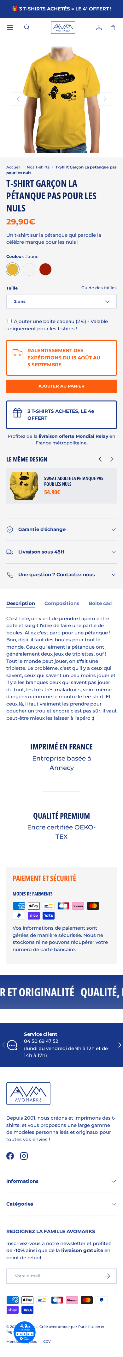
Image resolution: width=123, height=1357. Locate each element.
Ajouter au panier (61, 385)
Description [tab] (20, 603)
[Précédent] (100, 459)
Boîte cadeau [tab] (105, 603)
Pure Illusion (89, 1326)
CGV (47, 1341)
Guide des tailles (99, 287)
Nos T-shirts (38, 167)
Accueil (13, 167)
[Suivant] (111, 459)
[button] (113, 27)
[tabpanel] (61, 668)
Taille (12, 287)
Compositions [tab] (61, 603)
